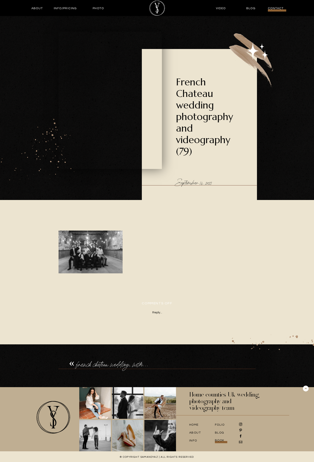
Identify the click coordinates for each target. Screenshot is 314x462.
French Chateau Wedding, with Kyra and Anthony (131, 364)
